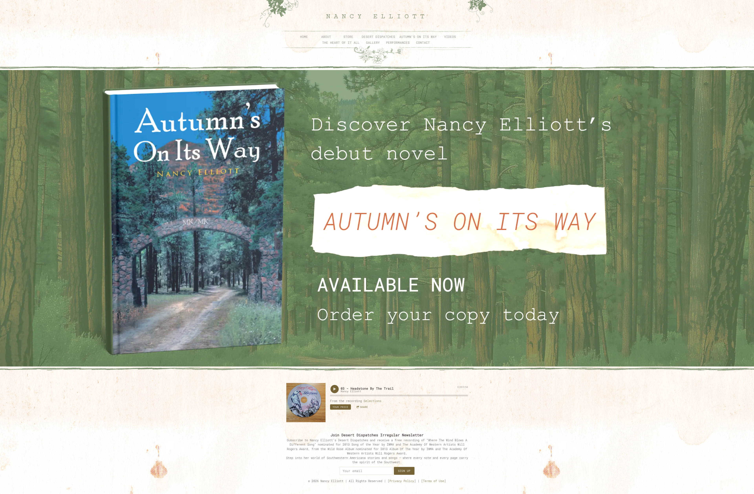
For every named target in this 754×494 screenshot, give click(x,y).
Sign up (404, 471)
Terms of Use (433, 481)
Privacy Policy (401, 481)
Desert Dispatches (378, 37)
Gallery (373, 42)
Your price (340, 406)
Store (348, 37)
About (326, 37)
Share (364, 406)
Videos (450, 37)
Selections (372, 401)
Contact (423, 42)
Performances (398, 42)
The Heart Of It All (341, 42)
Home (304, 37)
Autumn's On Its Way (418, 37)
